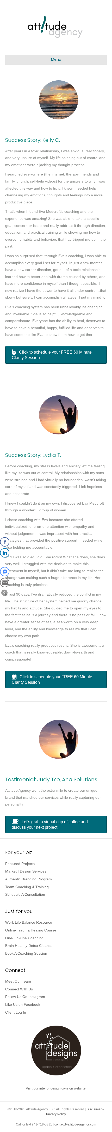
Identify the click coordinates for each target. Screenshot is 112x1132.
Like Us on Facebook (22, 1004)
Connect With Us (19, 989)
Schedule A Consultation (25, 894)
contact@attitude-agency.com (75, 1124)
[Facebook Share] (4, 542)
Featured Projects (20, 864)
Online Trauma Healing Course (30, 930)
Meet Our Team (18, 981)
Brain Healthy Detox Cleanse (29, 945)
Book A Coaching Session (26, 953)
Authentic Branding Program (28, 879)
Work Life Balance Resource (28, 922)
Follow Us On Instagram (25, 997)
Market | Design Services (25, 871)
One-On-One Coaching (24, 938)
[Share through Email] (4, 582)
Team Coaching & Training (27, 887)
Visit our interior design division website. (56, 1088)
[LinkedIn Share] (4, 553)
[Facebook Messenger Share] (4, 571)
